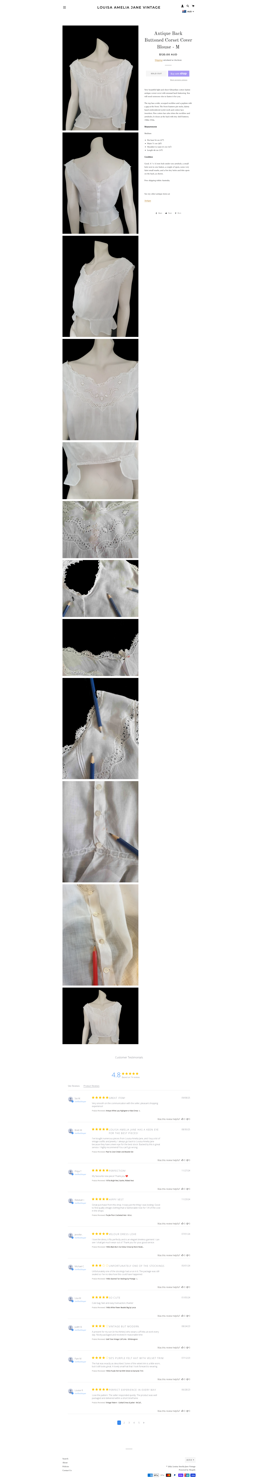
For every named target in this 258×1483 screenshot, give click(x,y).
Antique (147, 200)
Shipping (158, 60)
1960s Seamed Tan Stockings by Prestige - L (121, 1279)
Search (65, 1458)
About (64, 1462)
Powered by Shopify (187, 1470)
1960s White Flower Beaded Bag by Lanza (121, 1307)
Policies (65, 1466)
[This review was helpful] (182, 1119)
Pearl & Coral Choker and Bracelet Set (119, 1152)
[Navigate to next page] (144, 1423)
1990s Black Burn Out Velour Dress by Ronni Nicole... (125, 1247)
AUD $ (189, 1460)
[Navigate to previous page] (114, 1423)
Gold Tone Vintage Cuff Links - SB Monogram (122, 1339)
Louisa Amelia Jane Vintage (129, 7)
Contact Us (67, 1470)
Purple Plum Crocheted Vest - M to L (119, 1215)
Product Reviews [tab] (91, 1085)
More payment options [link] (178, 80)
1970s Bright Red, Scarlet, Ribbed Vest (120, 1180)
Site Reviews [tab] (74, 1085)
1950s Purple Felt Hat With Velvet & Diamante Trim (124, 1371)
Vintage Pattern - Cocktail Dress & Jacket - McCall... (124, 1402)
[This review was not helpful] (187, 1119)
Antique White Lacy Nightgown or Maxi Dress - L (123, 1111)
